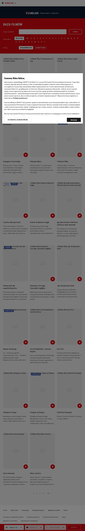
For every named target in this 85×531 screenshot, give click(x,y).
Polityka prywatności (20, 98)
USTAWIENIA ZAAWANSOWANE (18, 120)
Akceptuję (74, 120)
